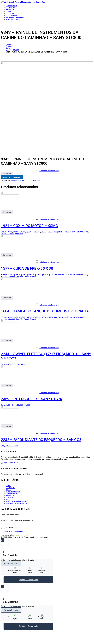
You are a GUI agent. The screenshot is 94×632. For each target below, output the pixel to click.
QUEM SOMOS (11, 494)
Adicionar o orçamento (12, 177)
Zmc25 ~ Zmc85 (7, 234)
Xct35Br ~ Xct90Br (8, 277)
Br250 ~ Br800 (6, 232)
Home (8, 44)
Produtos (9, 46)
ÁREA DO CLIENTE (13, 492)
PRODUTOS (10, 488)
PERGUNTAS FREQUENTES (16, 503)
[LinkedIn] (4, 533)
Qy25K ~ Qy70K (19, 232)
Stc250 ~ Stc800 (12, 50)
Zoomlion (19, 234)
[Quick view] (2, 215)
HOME (8, 486)
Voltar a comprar (11, 563)
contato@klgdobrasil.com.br (14, 531)
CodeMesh (26, 535)
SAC (7, 499)
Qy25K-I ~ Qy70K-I (33, 232)
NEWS (8, 490)
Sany (8, 48)
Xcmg (85, 232)
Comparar (7, 174)
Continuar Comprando (28, 580)
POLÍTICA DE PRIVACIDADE (16, 501)
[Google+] (5, 533)
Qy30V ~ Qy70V (47, 232)
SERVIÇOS (10, 495)
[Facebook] (2, 533)
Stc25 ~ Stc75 (20, 180)
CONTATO (9, 497)
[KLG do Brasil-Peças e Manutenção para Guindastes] (23, 2)
